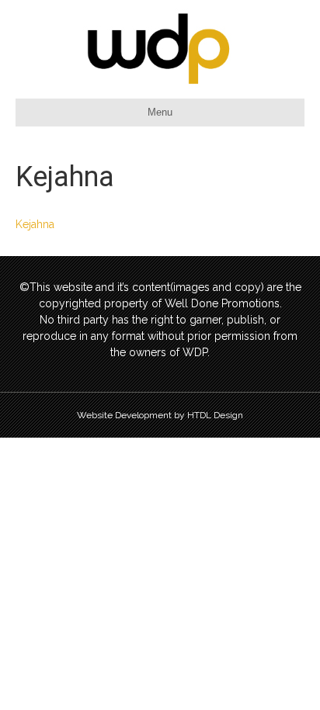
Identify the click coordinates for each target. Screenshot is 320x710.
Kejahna (35, 224)
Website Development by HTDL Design (160, 415)
